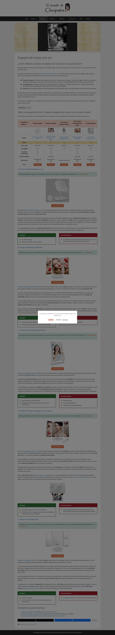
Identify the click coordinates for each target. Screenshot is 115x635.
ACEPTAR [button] (51, 319)
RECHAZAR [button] (58, 319)
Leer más (65, 320)
